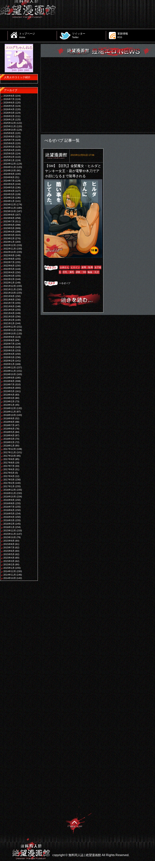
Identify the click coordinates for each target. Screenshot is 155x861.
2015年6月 (9, 551)
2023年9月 (9, 214)
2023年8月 (9, 218)
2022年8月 (9, 259)
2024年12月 (9, 163)
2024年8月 (9, 177)
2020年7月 (9, 343)
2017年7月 (9, 466)
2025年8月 (9, 136)
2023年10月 (9, 211)
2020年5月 (9, 350)
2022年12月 (9, 245)
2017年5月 (9, 473)
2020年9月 (9, 337)
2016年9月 (9, 500)
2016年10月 (9, 496)
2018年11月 (9, 411)
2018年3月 (9, 439)
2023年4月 (9, 231)
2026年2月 (9, 116)
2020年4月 (9, 354)
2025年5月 (9, 146)
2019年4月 (9, 394)
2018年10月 (9, 415)
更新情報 (122, 35)
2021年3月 (9, 316)
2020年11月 (9, 330)
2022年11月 (9, 248)
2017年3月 (9, 479)
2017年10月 (9, 456)
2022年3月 (9, 276)
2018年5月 (9, 432)
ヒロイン (75, 267)
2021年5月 (9, 310)
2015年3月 (9, 561)
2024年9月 (9, 174)
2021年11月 (9, 289)
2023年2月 (9, 238)
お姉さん (64, 267)
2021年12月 (9, 286)
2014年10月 (9, 578)
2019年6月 (9, 388)
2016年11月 (9, 493)
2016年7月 (9, 507)
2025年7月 (9, 140)
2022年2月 (9, 279)
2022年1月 (9, 282)
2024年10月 (9, 170)
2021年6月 (9, 306)
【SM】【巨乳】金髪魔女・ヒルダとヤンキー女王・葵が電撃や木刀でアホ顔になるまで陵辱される (73, 171)
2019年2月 (9, 401)
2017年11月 (9, 452)
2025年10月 (9, 129)
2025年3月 (9, 153)
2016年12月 (9, 490)
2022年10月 (9, 252)
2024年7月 (9, 180)
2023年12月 (9, 204)
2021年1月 (9, 323)
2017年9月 (9, 459)
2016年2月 (9, 523)
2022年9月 (9, 255)
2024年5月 (9, 187)
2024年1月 (9, 201)
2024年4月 (9, 191)
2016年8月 (9, 503)
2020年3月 (9, 357)
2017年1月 (9, 486)
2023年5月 (9, 228)
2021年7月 (9, 303)
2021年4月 (9, 313)
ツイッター (78, 35)
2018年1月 (9, 445)
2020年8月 (9, 340)
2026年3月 (9, 113)
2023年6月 (9, 225)
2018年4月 (9, 435)
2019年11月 (9, 371)
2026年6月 (9, 102)
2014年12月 (9, 571)
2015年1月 (9, 568)
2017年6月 (9, 469)
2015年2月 (9, 564)
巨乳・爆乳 (68, 272)
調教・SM (81, 272)
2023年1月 (9, 242)
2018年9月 (9, 418)
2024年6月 (9, 184)
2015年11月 (9, 534)
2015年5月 (9, 554)
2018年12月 (9, 408)
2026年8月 (9, 96)
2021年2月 (9, 320)
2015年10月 (9, 537)
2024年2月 (9, 197)
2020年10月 (9, 333)
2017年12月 (9, 449)
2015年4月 (9, 557)
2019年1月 (9, 405)
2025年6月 (9, 143)
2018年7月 (9, 425)
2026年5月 (9, 106)
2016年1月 (9, 527)
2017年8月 (9, 462)
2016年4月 (9, 517)
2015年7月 (9, 547)
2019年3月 (9, 398)
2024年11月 (9, 167)
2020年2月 (9, 360)
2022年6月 (9, 265)
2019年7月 (9, 384)
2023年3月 (9, 235)
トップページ (27, 35)
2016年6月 (9, 510)
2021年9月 (9, 296)
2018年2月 (9, 442)
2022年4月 (9, 272)
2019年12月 (9, 367)
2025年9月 (9, 133)
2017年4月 (9, 476)
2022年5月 (9, 269)
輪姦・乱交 (93, 272)
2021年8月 (9, 299)
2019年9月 (9, 377)
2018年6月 (9, 428)
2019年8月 (9, 381)
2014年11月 (9, 574)
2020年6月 (9, 347)
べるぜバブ (64, 283)
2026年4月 (9, 109)
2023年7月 (9, 221)
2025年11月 (9, 126)
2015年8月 (9, 544)
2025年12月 (9, 123)
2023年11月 (9, 208)
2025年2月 (9, 157)
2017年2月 (9, 483)
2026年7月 (9, 99)
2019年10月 (9, 374)
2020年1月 (9, 364)
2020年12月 (9, 326)
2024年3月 (9, 194)
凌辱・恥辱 (87, 267)
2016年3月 (9, 520)
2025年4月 (9, 150)
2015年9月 (9, 540)
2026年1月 (9, 119)
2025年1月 (9, 160)
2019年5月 (9, 391)
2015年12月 (9, 530)
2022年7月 (9, 262)
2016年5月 (9, 513)
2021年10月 (9, 293)
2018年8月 (9, 422)
